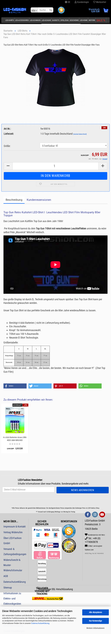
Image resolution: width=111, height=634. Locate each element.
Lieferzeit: (9, 133)
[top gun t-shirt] (55, 77)
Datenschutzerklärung (40, 623)
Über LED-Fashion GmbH (12, 541)
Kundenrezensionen (39, 199)
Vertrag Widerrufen (13, 532)
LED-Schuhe (46, 20)
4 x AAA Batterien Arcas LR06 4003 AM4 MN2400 (14, 438)
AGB (5, 576)
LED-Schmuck (35, 20)
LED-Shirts (9, 20)
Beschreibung (14, 199)
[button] (15, 385)
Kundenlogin (83, 2)
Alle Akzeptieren (95, 612)
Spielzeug (64, 20)
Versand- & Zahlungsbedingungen (14, 551)
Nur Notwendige (95, 621)
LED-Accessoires (22, 20)
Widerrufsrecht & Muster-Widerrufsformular (12, 565)
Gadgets (55, 20)
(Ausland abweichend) (80, 134)
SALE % (101, 20)
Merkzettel (101, 2)
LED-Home (84, 20)
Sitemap (7, 587)
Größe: (7, 145)
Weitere (92, 20)
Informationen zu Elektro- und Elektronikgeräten (12, 598)
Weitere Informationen (95, 628)
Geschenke (74, 20)
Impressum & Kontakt (14, 526)
